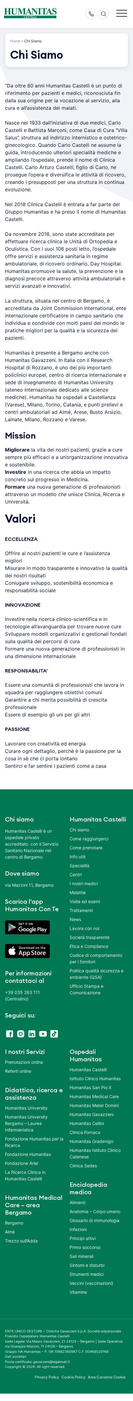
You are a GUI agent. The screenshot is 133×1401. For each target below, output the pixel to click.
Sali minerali (81, 1256)
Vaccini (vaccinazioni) (91, 1283)
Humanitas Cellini (87, 1123)
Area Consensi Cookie (107, 1377)
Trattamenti (81, 910)
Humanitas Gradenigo (91, 1141)
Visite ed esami (85, 901)
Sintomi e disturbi (87, 1265)
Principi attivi (83, 1238)
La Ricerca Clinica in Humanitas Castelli (25, 1175)
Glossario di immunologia (94, 1220)
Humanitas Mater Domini (94, 1105)
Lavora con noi (84, 928)
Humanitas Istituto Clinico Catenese (95, 1153)
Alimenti (77, 1202)
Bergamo (14, 1222)
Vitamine (78, 1292)
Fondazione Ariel (21, 1163)
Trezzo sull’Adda (21, 1240)
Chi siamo (79, 829)
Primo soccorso (85, 1247)
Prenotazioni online (24, 1062)
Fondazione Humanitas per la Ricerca (34, 1142)
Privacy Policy (47, 1377)
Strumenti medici (87, 1274)
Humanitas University (26, 1107)
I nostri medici (84, 883)
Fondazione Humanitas (28, 1154)
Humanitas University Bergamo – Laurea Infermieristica (26, 1123)
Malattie (78, 892)
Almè (10, 1231)
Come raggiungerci (89, 838)
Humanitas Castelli (88, 1069)
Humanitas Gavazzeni (92, 1114)
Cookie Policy (73, 1377)
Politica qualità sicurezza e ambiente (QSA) (96, 974)
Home (15, 41)
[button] (121, 14)
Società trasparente (89, 937)
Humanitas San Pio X (90, 1087)
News (75, 919)
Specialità (79, 865)
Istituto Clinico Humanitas (95, 1078)
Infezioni (78, 1229)
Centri (76, 874)
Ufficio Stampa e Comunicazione (86, 989)
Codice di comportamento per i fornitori (96, 958)
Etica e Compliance (89, 946)
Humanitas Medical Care (94, 1096)
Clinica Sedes (83, 1165)
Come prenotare (86, 847)
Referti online (18, 1071)
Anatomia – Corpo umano (95, 1211)
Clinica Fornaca (85, 1132)
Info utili (77, 856)
